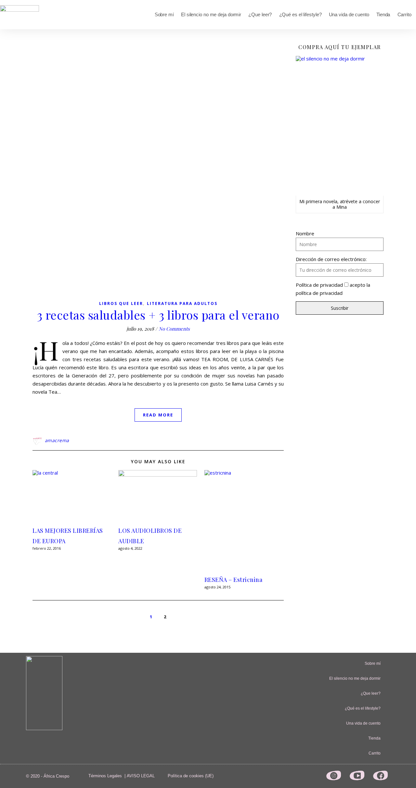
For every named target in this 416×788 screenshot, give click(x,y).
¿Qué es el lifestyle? (300, 14)
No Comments (174, 328)
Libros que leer (121, 303)
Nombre (305, 233)
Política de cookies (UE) (191, 775)
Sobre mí (164, 14)
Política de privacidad (319, 285)
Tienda (383, 14)
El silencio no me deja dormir (211, 14)
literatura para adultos (182, 303)
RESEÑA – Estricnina (233, 580)
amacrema (57, 440)
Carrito (404, 14)
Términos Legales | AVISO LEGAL (121, 775)
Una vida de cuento (349, 14)
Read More (158, 415)
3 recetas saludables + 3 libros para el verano (158, 314)
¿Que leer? (260, 14)
